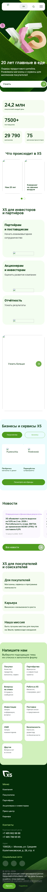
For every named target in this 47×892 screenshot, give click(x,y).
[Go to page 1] (22, 199)
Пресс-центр (8, 811)
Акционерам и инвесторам (16, 805)
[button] (12, 672)
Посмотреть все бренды (23, 482)
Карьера (7, 816)
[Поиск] (33, 6)
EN (24, 6)
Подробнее (23, 886)
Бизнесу (35, 435)
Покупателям (12, 435)
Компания (8, 789)
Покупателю (9, 795)
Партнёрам (8, 800)
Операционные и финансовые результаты (21, 514)
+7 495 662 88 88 (11, 833)
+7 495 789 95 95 (11, 837)
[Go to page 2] (24, 199)
